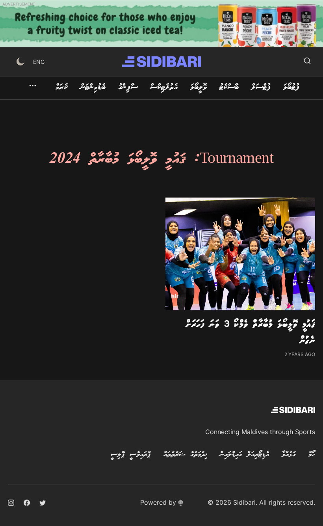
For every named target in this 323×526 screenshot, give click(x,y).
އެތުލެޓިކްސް (164, 87)
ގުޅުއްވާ (289, 455)
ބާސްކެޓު (229, 87)
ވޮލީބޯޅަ (198, 87)
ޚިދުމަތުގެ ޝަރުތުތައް (185, 455)
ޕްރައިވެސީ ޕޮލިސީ (131, 455)
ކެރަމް (62, 87)
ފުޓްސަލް (261, 87)
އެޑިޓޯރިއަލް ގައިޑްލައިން (244, 455)
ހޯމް (311, 455)
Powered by (158, 502)
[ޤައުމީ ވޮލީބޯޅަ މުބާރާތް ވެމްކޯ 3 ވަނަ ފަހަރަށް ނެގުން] (240, 254)
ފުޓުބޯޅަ (291, 87)
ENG (39, 61)
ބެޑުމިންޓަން (93, 87)
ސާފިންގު (127, 87)
